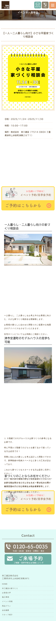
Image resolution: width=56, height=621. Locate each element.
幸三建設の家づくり (10, 588)
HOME (4, 584)
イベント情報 (7, 601)
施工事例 (5, 597)
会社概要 (5, 610)
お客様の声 (6, 593)
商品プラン (6, 606)
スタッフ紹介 (7, 615)
